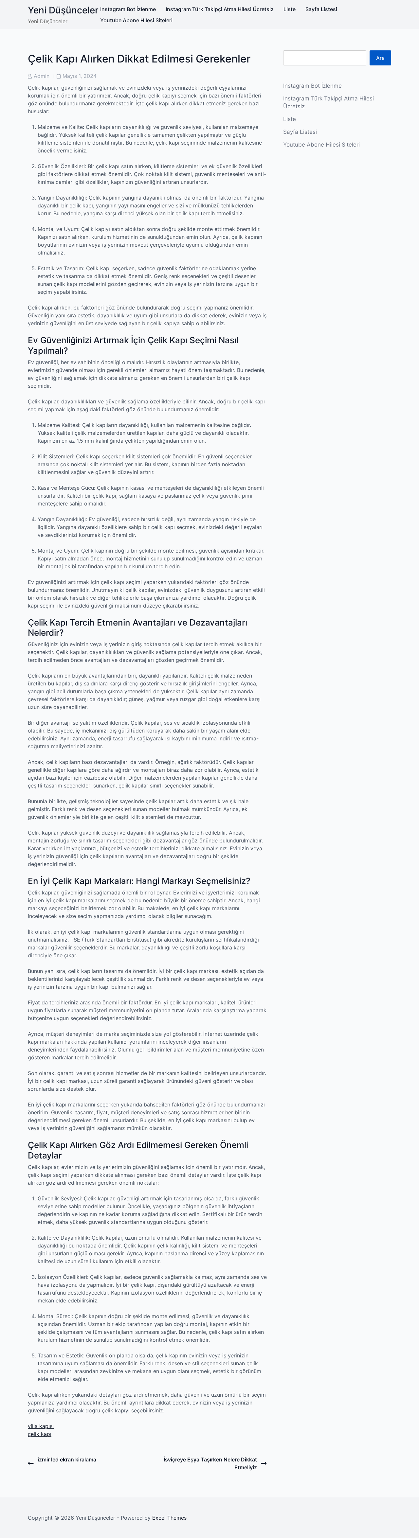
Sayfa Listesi (321, 9)
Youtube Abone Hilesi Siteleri (136, 20)
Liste (289, 9)
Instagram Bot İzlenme (128, 9)
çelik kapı (39, 1434)
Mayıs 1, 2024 (80, 76)
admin (41, 76)
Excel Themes (169, 1517)
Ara (380, 58)
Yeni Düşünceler (63, 10)
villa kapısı (41, 1426)
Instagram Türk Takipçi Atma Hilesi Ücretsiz (220, 9)
